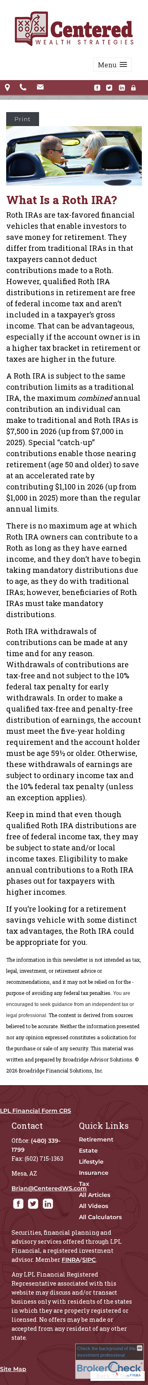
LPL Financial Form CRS (35, 1110)
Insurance (94, 1172)
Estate (88, 1150)
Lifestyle (91, 1161)
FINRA (71, 1259)
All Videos (93, 1206)
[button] (112, 64)
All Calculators (100, 1217)
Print (22, 119)
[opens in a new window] (99, 88)
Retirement (96, 1139)
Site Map (13, 1369)
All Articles (94, 1195)
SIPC (89, 1259)
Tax (84, 1183)
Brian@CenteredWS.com (49, 1188)
